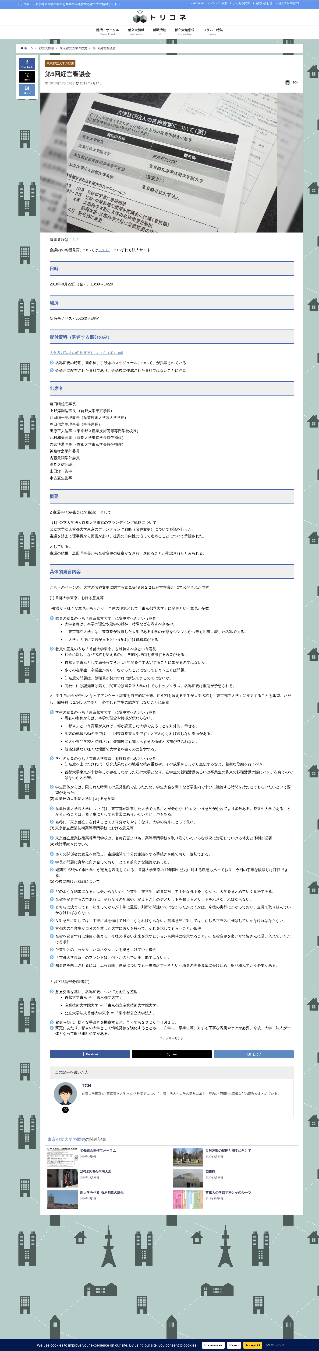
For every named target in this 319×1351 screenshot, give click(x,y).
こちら (74, 239)
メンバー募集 (218, 3)
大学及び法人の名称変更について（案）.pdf (86, 352)
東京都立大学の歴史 (60, 63)
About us (198, 3)
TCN (295, 82)
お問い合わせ (263, 3)
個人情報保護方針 (289, 3)
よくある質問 (241, 3)
